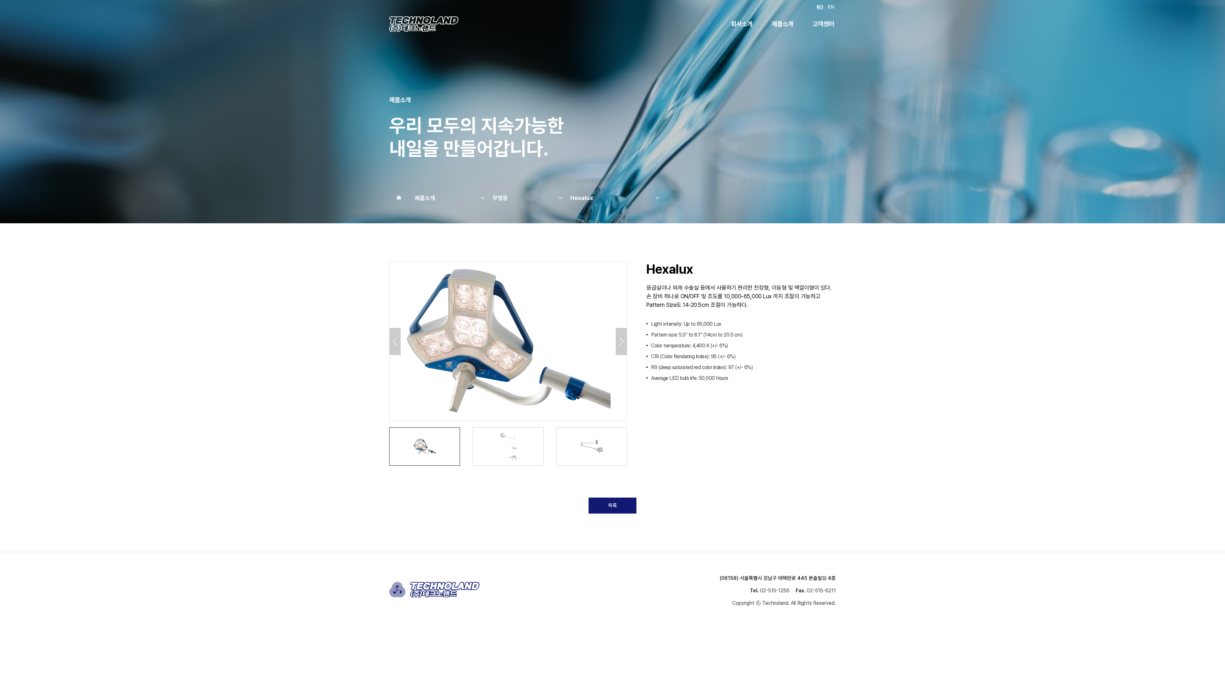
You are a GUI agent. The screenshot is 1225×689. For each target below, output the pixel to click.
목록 (612, 505)
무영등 (500, 198)
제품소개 (782, 24)
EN (831, 7)
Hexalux (581, 198)
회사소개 (742, 24)
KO (820, 7)
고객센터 (823, 24)
